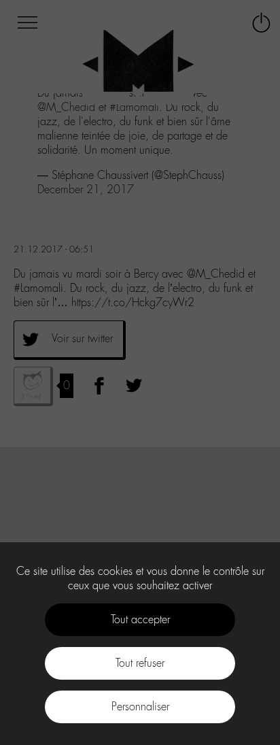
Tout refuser (140, 663)
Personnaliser (140, 706)
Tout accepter (140, 619)
